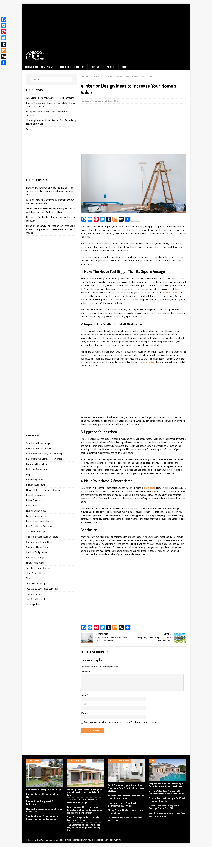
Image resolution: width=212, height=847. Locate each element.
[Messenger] (4, 25)
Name (84, 695)
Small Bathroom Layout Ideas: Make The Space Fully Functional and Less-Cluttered (126, 788)
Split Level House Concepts (39, 568)
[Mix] (4, 50)
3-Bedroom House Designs (38, 448)
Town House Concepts (36, 583)
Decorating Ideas (34, 479)
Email (83, 704)
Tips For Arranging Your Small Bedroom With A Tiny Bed (122, 804)
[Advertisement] (106, 25)
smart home (149, 488)
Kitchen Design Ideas (36, 516)
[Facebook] (4, 19)
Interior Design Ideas (72, 67)
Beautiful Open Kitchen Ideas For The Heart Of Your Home (126, 797)
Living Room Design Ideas (38, 521)
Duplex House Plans (35, 485)
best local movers (171, 292)
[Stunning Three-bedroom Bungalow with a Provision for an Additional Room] (85, 773)
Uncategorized (33, 604)
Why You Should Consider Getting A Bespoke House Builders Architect (166, 785)
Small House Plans (35, 563)
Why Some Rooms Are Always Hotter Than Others (50, 98)
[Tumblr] (4, 44)
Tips (28, 578)
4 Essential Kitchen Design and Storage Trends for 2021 (164, 807)
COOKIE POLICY (101, 840)
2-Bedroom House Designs (38, 443)
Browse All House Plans (39, 67)
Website (85, 713)
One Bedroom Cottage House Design (43, 789)
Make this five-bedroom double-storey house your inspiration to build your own (50, 191)
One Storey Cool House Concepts (42, 537)
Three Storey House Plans (38, 573)
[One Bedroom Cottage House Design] (44, 773)
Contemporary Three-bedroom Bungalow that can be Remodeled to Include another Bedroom (84, 810)
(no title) (30, 129)
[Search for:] (51, 79)
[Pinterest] (4, 32)
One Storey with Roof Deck (39, 542)
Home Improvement (35, 495)
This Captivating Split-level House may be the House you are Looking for (84, 827)
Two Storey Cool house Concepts (42, 588)
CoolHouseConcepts (93, 101)
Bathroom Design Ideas (37, 464)
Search (111, 67)
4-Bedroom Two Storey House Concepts (45, 453)
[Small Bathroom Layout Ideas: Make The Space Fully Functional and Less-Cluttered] (126, 770)
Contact (96, 67)
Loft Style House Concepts (39, 526)
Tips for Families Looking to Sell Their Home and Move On (167, 799)
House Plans (32, 505)
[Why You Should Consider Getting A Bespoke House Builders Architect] (167, 770)
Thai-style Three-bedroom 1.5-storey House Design (82, 801)
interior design (147, 362)
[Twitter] (4, 38)
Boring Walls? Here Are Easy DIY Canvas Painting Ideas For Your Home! (167, 792)
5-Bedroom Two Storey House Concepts (45, 459)
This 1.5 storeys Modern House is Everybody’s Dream (83, 818)
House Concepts (34, 500)
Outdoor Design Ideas (36, 552)
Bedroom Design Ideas (37, 469)
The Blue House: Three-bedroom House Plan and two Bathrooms (42, 817)
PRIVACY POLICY (87, 840)
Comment (85, 671)
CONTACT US (115, 840)
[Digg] (4, 57)
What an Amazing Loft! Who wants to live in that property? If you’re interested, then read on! (50, 229)
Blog (124, 67)
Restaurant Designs (35, 557)
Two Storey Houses (35, 594)
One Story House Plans (37, 547)
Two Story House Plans (37, 599)
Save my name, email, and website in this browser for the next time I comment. (121, 722)
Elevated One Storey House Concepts (44, 490)
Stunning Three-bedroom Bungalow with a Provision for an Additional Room (84, 792)
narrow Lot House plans (37, 531)
